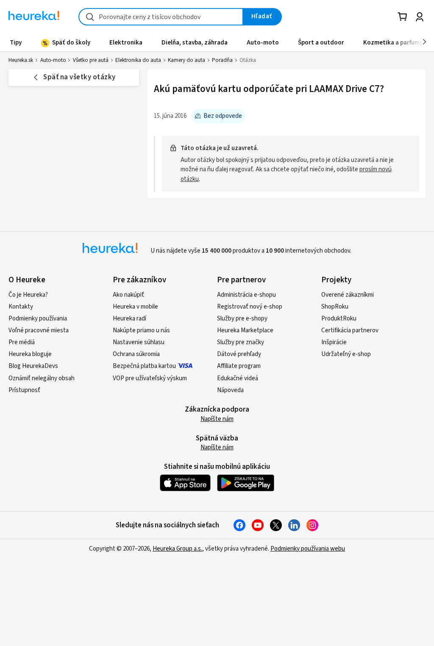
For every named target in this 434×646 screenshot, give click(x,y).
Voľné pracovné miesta (38, 330)
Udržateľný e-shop (346, 354)
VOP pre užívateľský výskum (150, 378)
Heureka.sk (20, 60)
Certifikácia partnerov (349, 330)
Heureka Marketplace (245, 330)
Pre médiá (21, 342)
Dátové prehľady (239, 354)
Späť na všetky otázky (79, 77)
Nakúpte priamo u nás (141, 330)
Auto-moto (53, 60)
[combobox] (160, 16)
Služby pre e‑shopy (242, 318)
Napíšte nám (217, 419)
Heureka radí (129, 318)
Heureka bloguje (30, 354)
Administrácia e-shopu (246, 294)
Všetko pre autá (90, 60)
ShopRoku (334, 306)
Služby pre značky (240, 342)
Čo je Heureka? (28, 294)
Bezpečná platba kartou (144, 366)
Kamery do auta (186, 60)
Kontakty (20, 306)
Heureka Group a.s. (177, 548)
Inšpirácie (334, 342)
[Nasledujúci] (424, 42)
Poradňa (222, 60)
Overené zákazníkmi (347, 294)
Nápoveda (230, 390)
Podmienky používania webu (307, 548)
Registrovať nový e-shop (249, 306)
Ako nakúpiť (128, 294)
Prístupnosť (24, 390)
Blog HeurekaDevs (33, 366)
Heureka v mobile (135, 306)
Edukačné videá (237, 378)
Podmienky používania (37, 318)
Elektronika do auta (138, 60)
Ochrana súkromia (136, 354)
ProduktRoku (338, 318)
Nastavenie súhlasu (138, 342)
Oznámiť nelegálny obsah (41, 378)
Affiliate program (239, 366)
